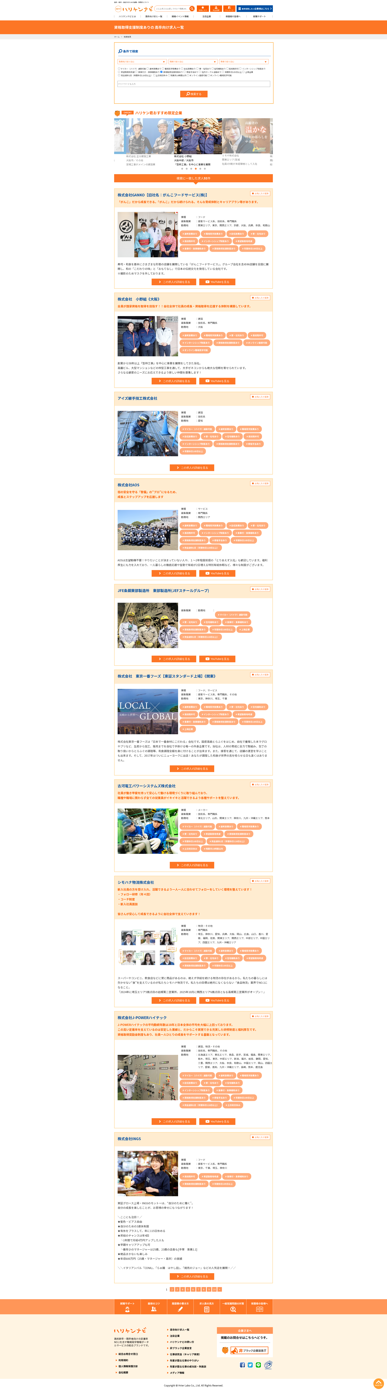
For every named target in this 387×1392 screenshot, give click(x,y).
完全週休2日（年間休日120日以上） (136, 75)
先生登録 (216, 10)
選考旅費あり (155, 68)
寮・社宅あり (205, 68)
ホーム (117, 36)
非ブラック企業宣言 (181, 1348)
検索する (196, 94)
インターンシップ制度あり (254, 68)
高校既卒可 (234, 68)
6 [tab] (204, 168)
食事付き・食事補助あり (149, 72)
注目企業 (206, 16)
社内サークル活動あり (211, 72)
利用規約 (123, 1360)
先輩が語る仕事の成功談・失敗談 (188, 1366)
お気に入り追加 (261, 193)
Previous (111, 142)
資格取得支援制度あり (173, 72)
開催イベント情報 (180, 16)
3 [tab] (191, 168)
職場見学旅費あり (172, 68)
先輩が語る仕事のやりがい (184, 1360)
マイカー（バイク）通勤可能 (133, 68)
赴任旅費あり (190, 68)
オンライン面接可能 (198, 75)
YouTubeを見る (220, 281)
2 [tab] (186, 168)
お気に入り (203, 10)
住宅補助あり (220, 68)
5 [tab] (200, 168)
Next (275, 142)
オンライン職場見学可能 (221, 75)
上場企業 (249, 72)
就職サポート (259, 16)
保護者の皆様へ (233, 16)
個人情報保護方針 (128, 1366)
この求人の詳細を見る (176, 281)
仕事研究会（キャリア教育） (185, 1354)
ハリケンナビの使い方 (182, 1342)
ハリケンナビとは (127, 16)
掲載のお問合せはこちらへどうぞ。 (245, 1337)
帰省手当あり (192, 72)
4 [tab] (195, 168)
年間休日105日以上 (233, 72)
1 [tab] (182, 168)
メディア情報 (177, 1372)
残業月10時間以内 (178, 75)
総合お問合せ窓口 (128, 1354)
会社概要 (123, 1372)
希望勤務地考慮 (127, 72)
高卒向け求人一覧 (153, 16)
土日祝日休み (161, 75)
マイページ (229, 10)
